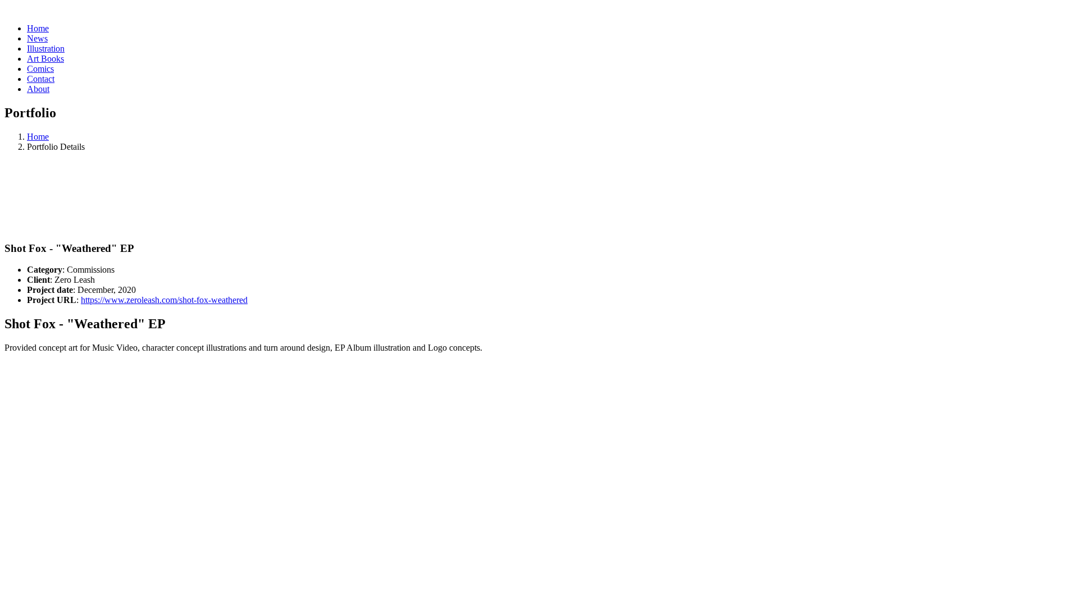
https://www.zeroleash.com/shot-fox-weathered (164, 300)
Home (38, 136)
